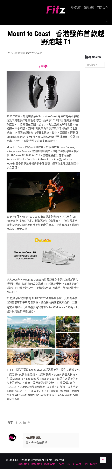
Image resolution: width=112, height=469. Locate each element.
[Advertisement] (95, 116)
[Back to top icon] (103, 460)
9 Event (76, 463)
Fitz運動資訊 (18, 53)
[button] (31, 332)
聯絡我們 (76, 7)
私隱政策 (49, 463)
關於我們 (36, 463)
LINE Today (90, 463)
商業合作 (102, 7)
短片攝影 (89, 7)
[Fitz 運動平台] (56, 8)
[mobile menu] (2, 21)
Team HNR (63, 463)
